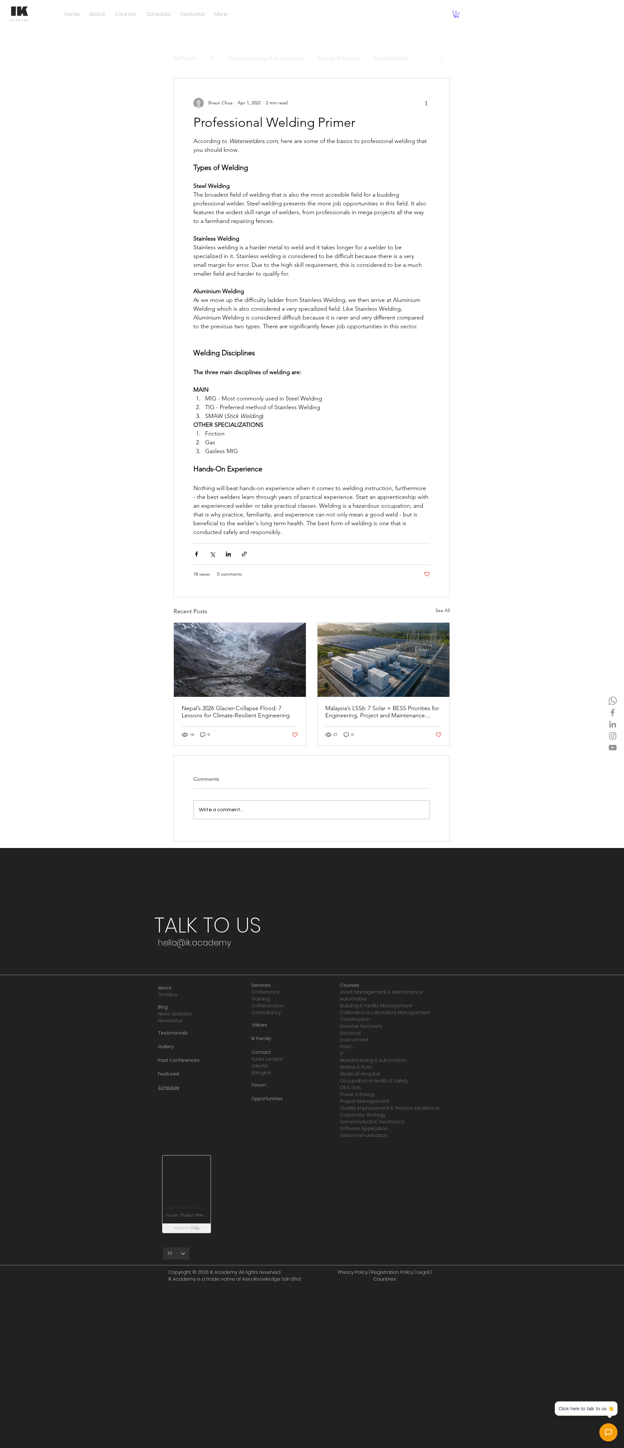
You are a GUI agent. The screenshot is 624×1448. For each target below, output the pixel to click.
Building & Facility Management (376, 1005)
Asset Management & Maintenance (381, 992)
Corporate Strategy (362, 1115)
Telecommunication (363, 1135)
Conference (266, 992)
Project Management (364, 1101)
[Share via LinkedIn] (228, 554)
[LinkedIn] (613, 724)
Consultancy (266, 1012)
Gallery (166, 1046)
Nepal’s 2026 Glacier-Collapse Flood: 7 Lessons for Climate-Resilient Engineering (236, 712)
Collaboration (268, 1005)
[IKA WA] (613, 701)
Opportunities (267, 1098)
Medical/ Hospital (360, 1074)
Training (261, 999)
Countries (384, 1279)
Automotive (353, 999)
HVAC (346, 1046)
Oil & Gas (350, 1087)
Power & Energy (339, 58)
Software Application (364, 1128)
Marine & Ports (356, 1067)
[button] (456, 14)
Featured (168, 1074)
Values (259, 1025)
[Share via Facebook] (196, 554)
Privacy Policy (353, 1272)
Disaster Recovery (361, 1026)
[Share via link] (244, 554)
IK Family (261, 1038)
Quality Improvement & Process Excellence (389, 1108)
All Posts (185, 58)
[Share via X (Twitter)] (212, 554)
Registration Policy (392, 1272)
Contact (261, 1052)
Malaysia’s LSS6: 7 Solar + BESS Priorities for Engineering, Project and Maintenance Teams (382, 712)
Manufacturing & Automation (266, 58)
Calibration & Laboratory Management (385, 1012)
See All (443, 610)
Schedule (168, 1087)
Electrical (350, 1033)
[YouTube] (613, 747)
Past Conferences (179, 1060)
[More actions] (426, 103)
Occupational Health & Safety (374, 1080)
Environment (354, 1040)
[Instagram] (613, 736)
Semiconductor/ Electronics (372, 1121)
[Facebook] (613, 712)
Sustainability (391, 58)
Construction (355, 1019)
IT (212, 58)
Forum (259, 1085)
